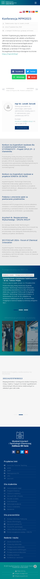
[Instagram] (17, 452)
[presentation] (15, 415)
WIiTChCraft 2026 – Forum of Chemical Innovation (19, 241)
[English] (24, 11)
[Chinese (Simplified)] (33, 11)
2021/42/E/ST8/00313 (12, 378)
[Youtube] (26, 452)
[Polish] (20, 11)
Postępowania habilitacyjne (26, 275)
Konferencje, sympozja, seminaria (23, 30)
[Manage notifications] (35, 566)
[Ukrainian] (36, 11)
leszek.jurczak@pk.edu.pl (24, 121)
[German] (27, 11)
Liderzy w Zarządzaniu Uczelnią (8, 335)
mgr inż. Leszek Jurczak (17, 283)
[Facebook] (13, 452)
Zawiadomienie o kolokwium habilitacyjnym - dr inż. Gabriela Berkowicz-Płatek (21, 279)
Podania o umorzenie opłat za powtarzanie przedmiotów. (15, 198)
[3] (26, 310)
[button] (18, 71)
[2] (20, 310)
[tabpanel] (20, 395)
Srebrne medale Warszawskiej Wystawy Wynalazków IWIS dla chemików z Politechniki (33, 335)
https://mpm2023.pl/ (10, 54)
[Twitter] (22, 452)
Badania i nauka (10, 275)
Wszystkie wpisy (22, 128)
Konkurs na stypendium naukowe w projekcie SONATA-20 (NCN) (17, 175)
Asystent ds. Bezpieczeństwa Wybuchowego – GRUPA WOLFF (16, 218)
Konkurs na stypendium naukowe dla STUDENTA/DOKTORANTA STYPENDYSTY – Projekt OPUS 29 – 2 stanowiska (18, 148)
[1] (15, 310)
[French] (30, 11)
